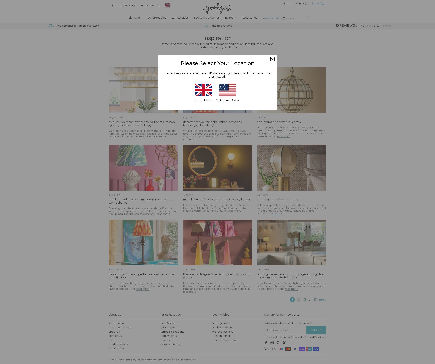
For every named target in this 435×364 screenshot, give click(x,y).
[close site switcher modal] (272, 59)
